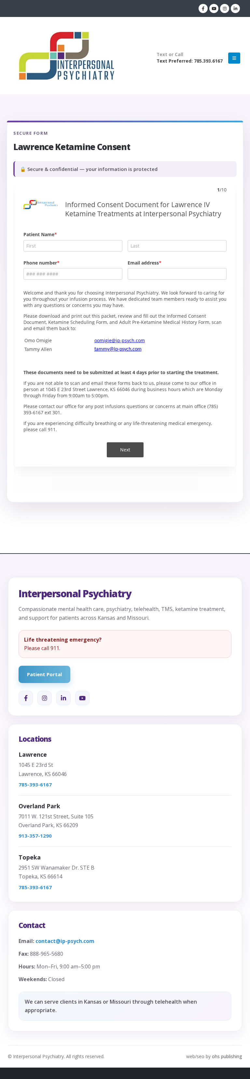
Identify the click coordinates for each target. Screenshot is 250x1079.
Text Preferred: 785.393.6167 (190, 61)
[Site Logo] (67, 58)
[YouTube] (82, 698)
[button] (234, 58)
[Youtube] (213, 8)
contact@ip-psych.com (64, 941)
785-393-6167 (35, 784)
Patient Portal (44, 674)
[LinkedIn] (235, 8)
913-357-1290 (35, 835)
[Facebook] (203, 8)
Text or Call (170, 54)
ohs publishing (227, 1056)
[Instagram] (224, 8)
